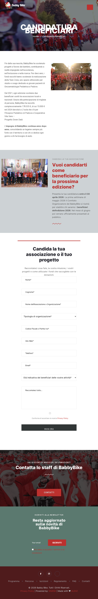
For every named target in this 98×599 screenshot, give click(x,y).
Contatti (86, 581)
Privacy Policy (62, 418)
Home (36, 36)
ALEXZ (74, 591)
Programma (13, 581)
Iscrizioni (44, 581)
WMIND (52, 591)
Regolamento (60, 581)
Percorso (29, 581)
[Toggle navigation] (90, 7)
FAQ (74, 581)
